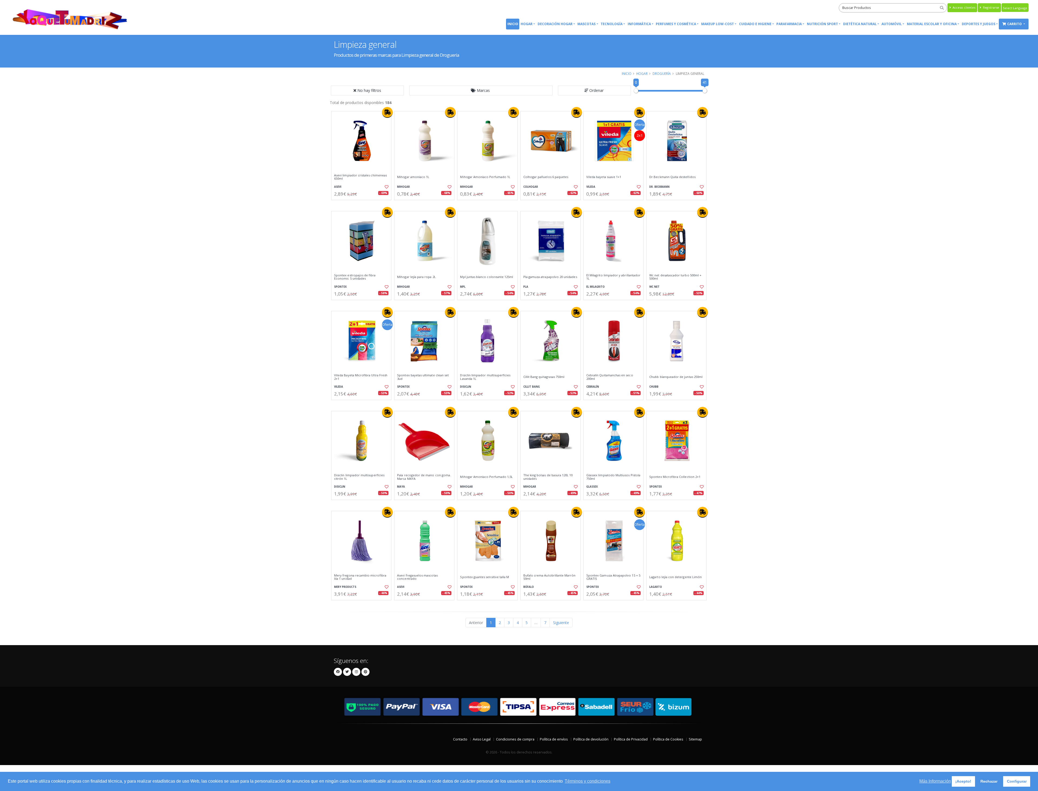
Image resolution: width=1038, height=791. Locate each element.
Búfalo (528, 587)
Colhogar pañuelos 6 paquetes (545, 177)
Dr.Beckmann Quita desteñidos (672, 177)
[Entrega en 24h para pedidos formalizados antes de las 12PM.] (387, 112)
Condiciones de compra (515, 739)
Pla (525, 287)
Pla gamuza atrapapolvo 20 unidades (550, 277)
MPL (462, 287)
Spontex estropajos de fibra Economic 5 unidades (355, 277)
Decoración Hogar (555, 24)
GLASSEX (592, 486)
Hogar (527, 24)
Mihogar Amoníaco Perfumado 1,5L (486, 476)
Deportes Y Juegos (978, 24)
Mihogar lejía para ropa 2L (416, 277)
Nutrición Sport (822, 24)
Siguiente (561, 622)
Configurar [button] (1017, 781)
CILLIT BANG (531, 386)
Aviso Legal (482, 739)
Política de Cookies (668, 739)
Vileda (590, 187)
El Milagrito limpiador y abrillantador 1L (613, 277)
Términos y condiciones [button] (587, 781)
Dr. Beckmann (659, 187)
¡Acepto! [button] (963, 781)
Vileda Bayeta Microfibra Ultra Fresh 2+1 (360, 377)
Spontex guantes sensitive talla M (484, 577)
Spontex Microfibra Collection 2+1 (674, 476)
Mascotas (586, 24)
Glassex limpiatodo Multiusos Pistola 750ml (613, 477)
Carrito (1015, 24)
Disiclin (465, 386)
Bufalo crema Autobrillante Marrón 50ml (549, 577)
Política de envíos (554, 739)
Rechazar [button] (988, 781)
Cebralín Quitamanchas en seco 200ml (609, 377)
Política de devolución (590, 739)
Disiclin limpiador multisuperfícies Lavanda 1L (485, 377)
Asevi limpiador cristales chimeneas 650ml (360, 177)
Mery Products (345, 587)
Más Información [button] (935, 781)
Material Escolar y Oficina (932, 24)
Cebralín (592, 386)
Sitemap (695, 739)
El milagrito (595, 287)
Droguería (662, 73)
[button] (481, 90)
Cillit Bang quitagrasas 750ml (544, 376)
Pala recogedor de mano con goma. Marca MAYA (424, 477)
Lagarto (655, 587)
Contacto (460, 739)
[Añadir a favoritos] (386, 187)
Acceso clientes (963, 7)
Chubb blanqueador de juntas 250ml (676, 376)
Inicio (512, 24)
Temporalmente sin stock (676, 205)
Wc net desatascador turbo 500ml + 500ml (675, 277)
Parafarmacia (789, 24)
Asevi (337, 187)
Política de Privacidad (631, 739)
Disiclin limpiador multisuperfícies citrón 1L (359, 477)
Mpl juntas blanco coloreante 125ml (486, 277)
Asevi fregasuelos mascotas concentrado (417, 577)
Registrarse (990, 7)
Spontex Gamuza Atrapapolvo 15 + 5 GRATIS (613, 577)
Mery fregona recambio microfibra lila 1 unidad (360, 577)
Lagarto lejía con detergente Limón (675, 577)
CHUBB (653, 386)
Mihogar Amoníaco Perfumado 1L (485, 177)
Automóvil (891, 24)
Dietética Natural (860, 24)
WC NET (654, 287)
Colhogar (530, 187)
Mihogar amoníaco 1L (413, 177)
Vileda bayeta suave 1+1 (603, 177)
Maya (401, 486)
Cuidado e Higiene (755, 24)
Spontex (340, 287)
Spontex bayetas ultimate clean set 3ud (423, 377)
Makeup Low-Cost (717, 24)
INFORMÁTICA (639, 24)
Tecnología (612, 24)
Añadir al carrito (363, 205)
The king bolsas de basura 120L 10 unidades (548, 477)
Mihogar (403, 187)
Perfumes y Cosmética (676, 24)
